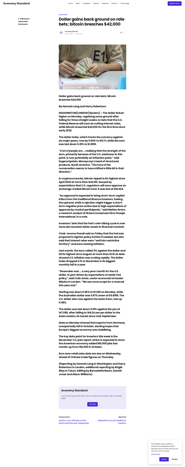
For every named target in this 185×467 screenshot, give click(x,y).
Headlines (86, 3)
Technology (124, 3)
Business (105, 3)
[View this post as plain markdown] (121, 33)
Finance (114, 3)
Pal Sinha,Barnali (71, 31)
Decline (175, 459)
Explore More (174, 3)
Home (70, 3)
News (78, 3)
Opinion (96, 3)
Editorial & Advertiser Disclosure (24, 21)
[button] (124, 33)
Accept (164, 459)
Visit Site (92, 404)
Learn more (155, 454)
